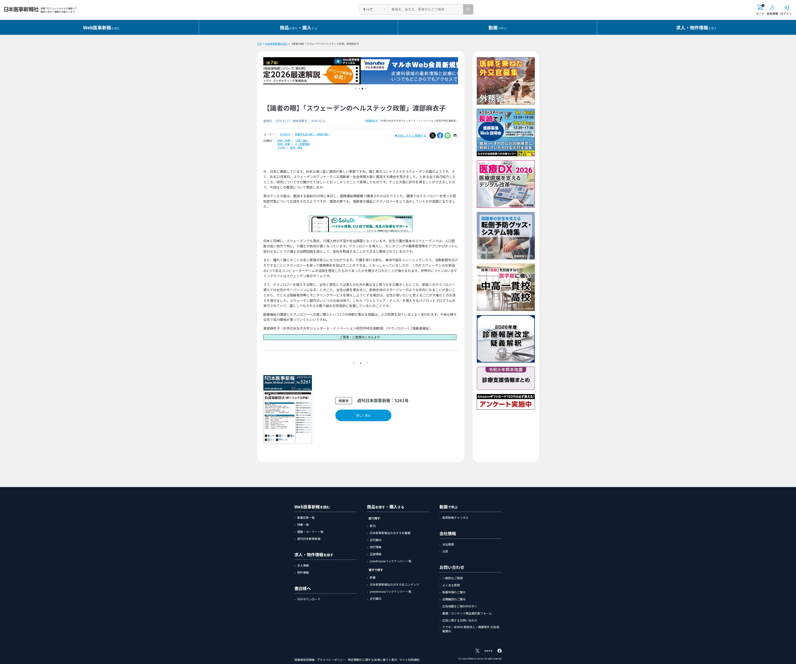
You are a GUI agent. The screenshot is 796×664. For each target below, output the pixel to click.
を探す (696, 27)
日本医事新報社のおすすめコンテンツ (394, 584)
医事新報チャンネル (455, 517)
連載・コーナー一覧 (310, 532)
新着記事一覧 (306, 517)
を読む (101, 27)
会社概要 (448, 544)
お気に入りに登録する (411, 135)
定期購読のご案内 (454, 599)
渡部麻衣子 (371, 120)
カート (760, 10)
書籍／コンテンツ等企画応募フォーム (467, 613)
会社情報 (447, 533)
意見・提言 (296, 147)
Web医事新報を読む (276, 43)
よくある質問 (451, 585)
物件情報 (303, 572)
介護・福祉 (301, 140)
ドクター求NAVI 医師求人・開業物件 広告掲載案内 (470, 629)
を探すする (298, 27)
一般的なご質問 (452, 578)
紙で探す (374, 518)
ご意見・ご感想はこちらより (360, 337)
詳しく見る (363, 415)
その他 (281, 147)
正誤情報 (375, 554)
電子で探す (376, 570)
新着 (373, 577)
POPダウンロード (308, 599)
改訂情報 (375, 547)
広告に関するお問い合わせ (459, 620)
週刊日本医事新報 (308, 539)
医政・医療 (284, 140)
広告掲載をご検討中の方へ (459, 606)
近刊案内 (375, 540)
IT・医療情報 (302, 144)
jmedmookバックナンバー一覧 (390, 561)
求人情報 (303, 565)
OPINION (285, 134)
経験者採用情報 (304, 660)
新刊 (373, 526)
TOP (259, 43)
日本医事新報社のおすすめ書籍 (390, 533)
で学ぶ (497, 27)
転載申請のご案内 (454, 592)
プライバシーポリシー (331, 660)
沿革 (445, 551)
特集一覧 (303, 524)
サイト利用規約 (409, 660)
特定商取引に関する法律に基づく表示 (372, 660)
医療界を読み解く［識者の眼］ (312, 134)
